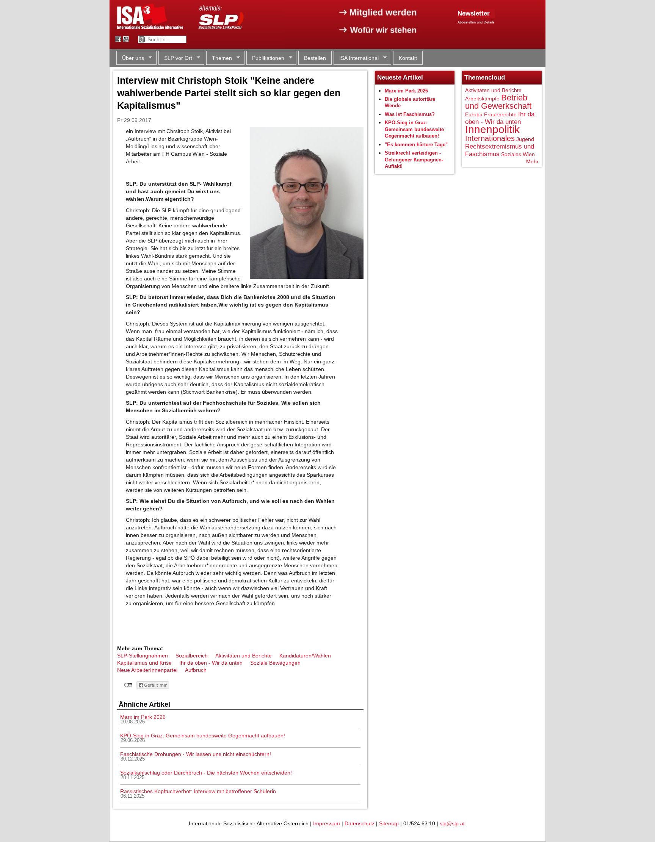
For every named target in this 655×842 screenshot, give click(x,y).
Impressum (326, 823)
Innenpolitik (492, 129)
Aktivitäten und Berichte (243, 656)
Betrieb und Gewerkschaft (498, 102)
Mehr (532, 161)
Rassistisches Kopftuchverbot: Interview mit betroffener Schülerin (198, 791)
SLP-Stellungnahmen (142, 656)
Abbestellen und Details (476, 22)
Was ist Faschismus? (410, 114)
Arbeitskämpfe (482, 98)
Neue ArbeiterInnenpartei (147, 670)
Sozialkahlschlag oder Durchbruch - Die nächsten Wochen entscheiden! (206, 773)
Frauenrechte (500, 114)
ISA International (356, 58)
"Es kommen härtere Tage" (416, 144)
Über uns (130, 58)
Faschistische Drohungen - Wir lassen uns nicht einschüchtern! (195, 754)
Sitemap (389, 823)
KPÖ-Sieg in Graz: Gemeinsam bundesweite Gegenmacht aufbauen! (202, 735)
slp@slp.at (452, 823)
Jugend (525, 139)
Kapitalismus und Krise (144, 663)
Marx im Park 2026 (143, 717)
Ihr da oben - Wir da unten (211, 663)
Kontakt (408, 58)
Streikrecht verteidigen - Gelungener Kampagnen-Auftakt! (414, 159)
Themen (219, 58)
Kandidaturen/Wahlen (305, 656)
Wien (529, 154)
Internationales (490, 138)
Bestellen (315, 58)
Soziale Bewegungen (275, 663)
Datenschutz (360, 823)
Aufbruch (196, 670)
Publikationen (265, 58)
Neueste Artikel (400, 77)
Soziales (511, 154)
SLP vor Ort (175, 58)
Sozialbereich (192, 656)
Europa (474, 114)
